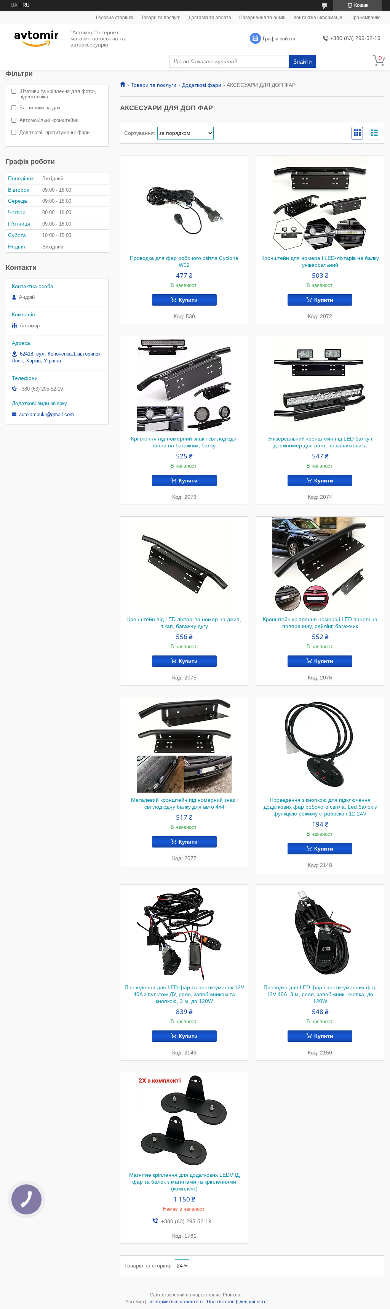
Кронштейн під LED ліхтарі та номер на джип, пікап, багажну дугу (184, 622)
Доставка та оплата (210, 17)
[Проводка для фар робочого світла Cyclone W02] (184, 203)
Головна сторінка (114, 17)
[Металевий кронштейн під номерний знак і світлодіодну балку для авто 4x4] (184, 745)
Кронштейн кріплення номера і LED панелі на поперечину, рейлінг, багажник (320, 622)
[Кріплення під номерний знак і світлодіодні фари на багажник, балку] (184, 383)
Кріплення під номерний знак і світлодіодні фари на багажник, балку (184, 442)
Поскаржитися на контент (175, 1301)
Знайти (302, 61)
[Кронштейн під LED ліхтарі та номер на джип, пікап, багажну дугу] (184, 564)
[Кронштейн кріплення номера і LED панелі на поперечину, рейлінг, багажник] (320, 564)
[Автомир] (36, 38)
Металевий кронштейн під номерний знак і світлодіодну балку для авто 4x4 (184, 803)
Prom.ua (231, 1295)
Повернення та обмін (262, 17)
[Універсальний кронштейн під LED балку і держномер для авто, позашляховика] (320, 383)
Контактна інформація (318, 17)
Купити (188, 300)
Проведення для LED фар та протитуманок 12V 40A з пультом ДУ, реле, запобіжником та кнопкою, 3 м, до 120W (184, 994)
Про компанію (365, 17)
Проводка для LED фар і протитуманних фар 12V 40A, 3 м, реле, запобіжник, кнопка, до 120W (320, 994)
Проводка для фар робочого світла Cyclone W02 (184, 261)
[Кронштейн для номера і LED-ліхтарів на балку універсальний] (320, 203)
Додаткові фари (201, 85)
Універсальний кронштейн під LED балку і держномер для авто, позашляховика (320, 442)
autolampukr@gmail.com (46, 414)
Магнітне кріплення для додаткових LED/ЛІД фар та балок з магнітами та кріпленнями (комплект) (184, 1182)
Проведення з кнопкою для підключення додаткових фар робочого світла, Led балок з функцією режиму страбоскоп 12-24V (320, 807)
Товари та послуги (161, 17)
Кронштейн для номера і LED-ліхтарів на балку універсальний (320, 261)
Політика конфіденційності (236, 1301)
